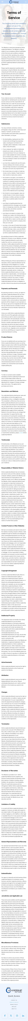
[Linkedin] (23, 1015)
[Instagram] (17, 1015)
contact (21, 432)
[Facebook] (5, 1015)
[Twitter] (11, 1015)
